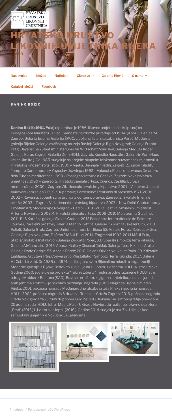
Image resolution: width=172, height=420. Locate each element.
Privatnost (16, 409)
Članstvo (83, 75)
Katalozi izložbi (22, 86)
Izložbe (41, 75)
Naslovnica (19, 75)
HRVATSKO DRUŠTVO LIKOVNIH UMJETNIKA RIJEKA (84, 40)
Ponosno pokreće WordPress (49, 409)
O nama (137, 75)
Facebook (49, 86)
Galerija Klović (112, 75)
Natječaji (61, 75)
